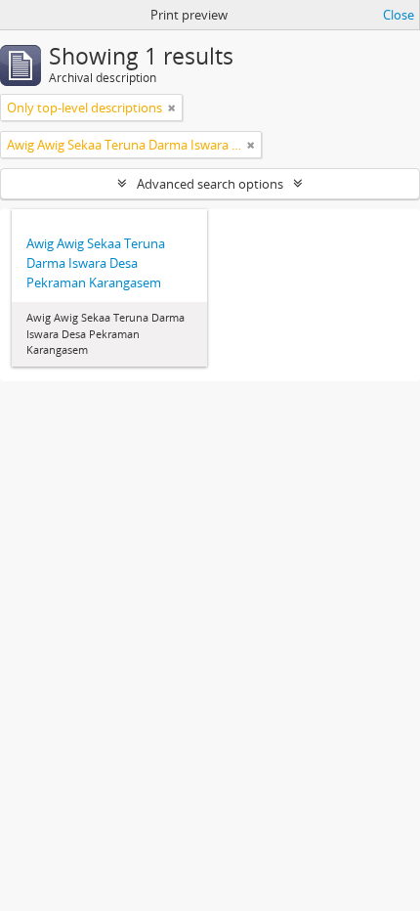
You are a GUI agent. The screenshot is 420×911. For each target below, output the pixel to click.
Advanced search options (210, 184)
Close (398, 14)
